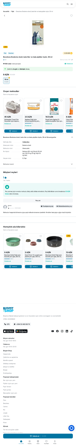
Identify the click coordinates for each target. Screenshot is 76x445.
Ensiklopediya (7, 373)
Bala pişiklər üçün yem (10, 393)
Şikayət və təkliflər (8, 367)
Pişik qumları (7, 390)
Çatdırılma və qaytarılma (10, 357)
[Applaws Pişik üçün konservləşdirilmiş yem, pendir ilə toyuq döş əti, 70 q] (33, 106)
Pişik (12, 11)
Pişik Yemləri (7, 386)
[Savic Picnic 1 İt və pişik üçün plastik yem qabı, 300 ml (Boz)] (33, 242)
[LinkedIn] (67, 331)
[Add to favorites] (71, 15)
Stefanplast (6, 419)
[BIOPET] (7, 4)
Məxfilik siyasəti (8, 360)
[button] (38, 60)
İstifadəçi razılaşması (9, 363)
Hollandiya (25, 142)
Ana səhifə (6, 11)
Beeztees (6, 403)
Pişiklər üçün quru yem (10, 383)
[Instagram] (62, 331)
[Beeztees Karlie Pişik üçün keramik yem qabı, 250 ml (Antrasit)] (54, 242)
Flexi (4, 400)
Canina (5, 406)
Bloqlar (5, 370)
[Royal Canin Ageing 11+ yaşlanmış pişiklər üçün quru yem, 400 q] (54, 106)
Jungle (5, 413)
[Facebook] (57, 331)
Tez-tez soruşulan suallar (11, 429)
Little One (6, 416)
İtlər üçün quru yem (9, 380)
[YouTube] (52, 331)
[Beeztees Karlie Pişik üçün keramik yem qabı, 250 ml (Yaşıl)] (13, 242)
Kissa (4, 422)
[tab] (21, 442)
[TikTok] (71, 331)
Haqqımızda (6, 354)
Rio (4, 410)
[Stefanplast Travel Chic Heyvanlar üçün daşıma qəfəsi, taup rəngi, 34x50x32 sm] (13, 106)
